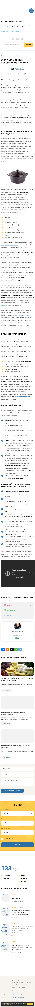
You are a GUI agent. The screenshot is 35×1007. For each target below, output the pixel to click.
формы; (7, 235)
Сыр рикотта (15, 898)
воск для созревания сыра (9, 245)
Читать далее (6, 690)
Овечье (23, 881)
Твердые (7, 875)
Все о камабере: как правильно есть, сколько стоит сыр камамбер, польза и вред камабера (22, 930)
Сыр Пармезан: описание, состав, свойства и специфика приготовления (21, 947)
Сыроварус (17, 10)
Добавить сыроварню (17, 997)
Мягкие (6, 878)
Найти (28, 44)
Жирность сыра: (5, 828)
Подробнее (8, 1004)
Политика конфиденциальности (22, 994)
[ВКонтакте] (13, 39)
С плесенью (9, 838)
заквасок (17, 396)
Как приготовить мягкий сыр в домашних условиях (15, 746)
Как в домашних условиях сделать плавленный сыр (13, 713)
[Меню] (31, 10)
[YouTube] (17, 39)
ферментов (26, 396)
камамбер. (26, 315)
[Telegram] (20, 649)
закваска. (4, 305)
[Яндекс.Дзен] (22, 39)
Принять (30, 1003)
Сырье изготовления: (7, 818)
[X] (12, 649)
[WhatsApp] (16, 649)
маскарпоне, (18, 315)
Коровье (24, 878)
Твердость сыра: (5, 809)
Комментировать (12, 790)
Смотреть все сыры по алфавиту (11, 31)
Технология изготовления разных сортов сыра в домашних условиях (17, 679)
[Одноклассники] (7, 649)
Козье (23, 875)
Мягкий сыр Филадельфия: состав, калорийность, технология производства (20, 912)
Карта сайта (7, 994)
